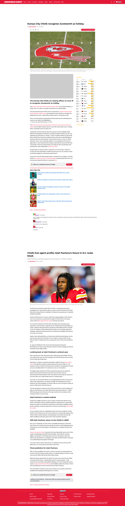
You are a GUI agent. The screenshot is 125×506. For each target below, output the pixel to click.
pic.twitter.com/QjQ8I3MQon (43, 120)
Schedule (35, 2)
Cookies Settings (64, 499)
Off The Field (57, 2)
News (25, 2)
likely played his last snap (44, 320)
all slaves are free (52, 146)
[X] (114, 1)
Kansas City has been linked (37, 432)
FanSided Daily (90, 494)
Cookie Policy (77, 496)
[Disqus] (65, 229)
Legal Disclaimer (91, 496)
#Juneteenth (45, 118)
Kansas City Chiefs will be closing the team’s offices (45, 106)
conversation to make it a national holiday (45, 158)
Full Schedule (80, 124)
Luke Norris (32, 261)
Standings (40, 2)
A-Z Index (49, 499)
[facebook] (111, 1)
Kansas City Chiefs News (40, 210)
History (50, 2)
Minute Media (23, 502)
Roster (46, 2)
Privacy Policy (50, 496)
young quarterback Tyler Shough (42, 463)
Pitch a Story (33, 496)
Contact (62, 494)
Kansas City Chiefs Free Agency (41, 484)
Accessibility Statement (36, 499)
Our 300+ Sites (77, 494)
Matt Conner (32, 26)
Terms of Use (63, 496)
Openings (49, 494)
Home (31, 210)
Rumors (29, 2)
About (31, 494)
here (55, 160)
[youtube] (117, 1)
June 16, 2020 (48, 122)
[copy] (38, 30)
